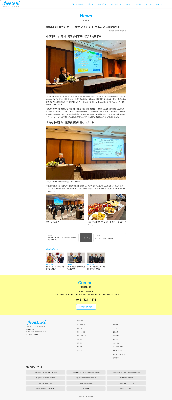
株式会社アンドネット (126, 388)
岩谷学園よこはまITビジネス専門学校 (46, 372)
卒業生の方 (116, 339)
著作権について (117, 350)
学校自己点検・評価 (119, 354)
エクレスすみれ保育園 (86, 383)
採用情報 (138, 4)
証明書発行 (116, 358)
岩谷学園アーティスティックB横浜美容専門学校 (126, 372)
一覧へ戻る (86, 238)
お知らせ (128, 4)
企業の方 (115, 332)
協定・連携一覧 (116, 4)
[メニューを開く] (167, 4)
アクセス (149, 4)
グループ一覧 (102, 4)
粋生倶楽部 (86, 388)
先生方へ (115, 328)
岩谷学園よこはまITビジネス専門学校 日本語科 (86, 372)
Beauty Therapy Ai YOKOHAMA (45, 388)
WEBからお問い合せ (86, 307)
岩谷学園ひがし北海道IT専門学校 (45, 378)
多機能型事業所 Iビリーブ (126, 383)
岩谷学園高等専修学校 (126, 378)
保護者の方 (116, 324)
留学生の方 (116, 335)
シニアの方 (116, 343)
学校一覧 (90, 4)
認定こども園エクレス (45, 383)
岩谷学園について (77, 4)
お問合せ (159, 4)
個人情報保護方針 (118, 347)
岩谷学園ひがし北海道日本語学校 (86, 378)
